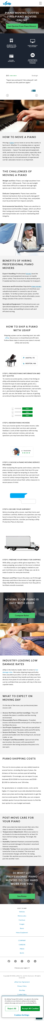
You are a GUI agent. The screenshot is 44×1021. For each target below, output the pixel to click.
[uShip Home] (7, 3)
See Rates (22, 896)
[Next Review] (36, 95)
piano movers (36, 286)
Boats (22, 928)
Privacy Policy (22, 986)
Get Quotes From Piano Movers (22, 26)
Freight (22, 924)
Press (22, 949)
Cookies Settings (21, 1015)
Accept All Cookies (30, 1008)
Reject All (12, 1008)
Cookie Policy (22, 994)
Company (22, 940)
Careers (22, 944)
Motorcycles (22, 916)
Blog (22, 953)
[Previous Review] (7, 95)
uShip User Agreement (22, 982)
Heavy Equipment (22, 932)
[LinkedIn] (35, 961)
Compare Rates (22, 615)
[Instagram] (15, 961)
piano (12, 143)
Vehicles (22, 912)
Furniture (22, 920)
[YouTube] (28, 961)
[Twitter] (22, 961)
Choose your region (21, 968)
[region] (22, 1007)
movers (28, 273)
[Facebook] (9, 961)
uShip (7, 338)
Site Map (22, 990)
